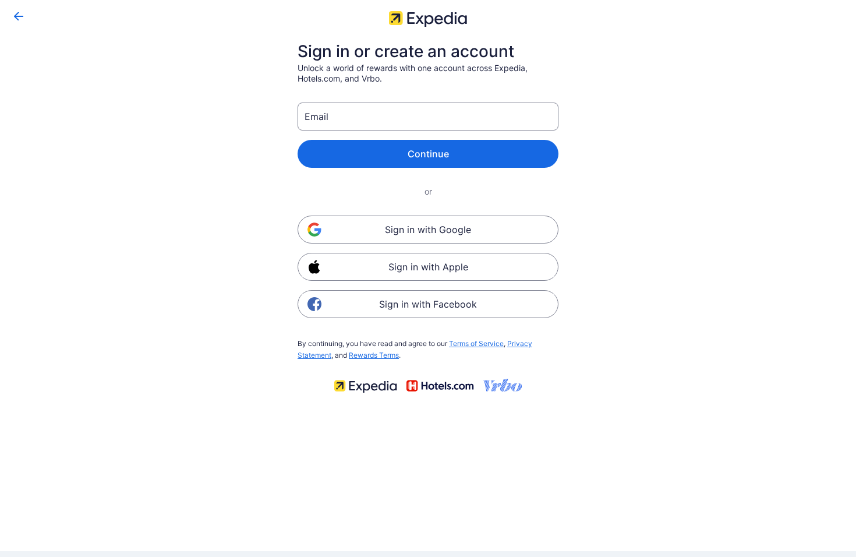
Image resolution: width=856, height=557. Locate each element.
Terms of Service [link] (476, 343)
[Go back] (19, 16)
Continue (428, 154)
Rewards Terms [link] (374, 355)
